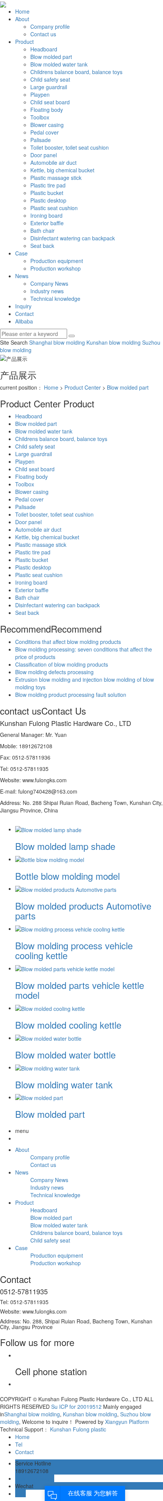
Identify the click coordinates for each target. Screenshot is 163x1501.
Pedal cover (44, 132)
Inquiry (23, 306)
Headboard (43, 49)
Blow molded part (51, 56)
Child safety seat (50, 79)
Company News (49, 283)
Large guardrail (48, 87)
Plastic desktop (48, 200)
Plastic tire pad (48, 185)
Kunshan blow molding (113, 342)
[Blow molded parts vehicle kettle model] (64, 968)
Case (21, 253)
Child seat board (50, 102)
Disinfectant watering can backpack (72, 238)
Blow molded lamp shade (65, 846)
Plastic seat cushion (54, 208)
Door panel (43, 155)
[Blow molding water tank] (47, 1067)
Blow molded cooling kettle (68, 1024)
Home (22, 11)
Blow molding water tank (64, 1084)
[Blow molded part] (39, 1097)
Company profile (50, 26)
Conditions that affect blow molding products (68, 641)
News (21, 276)
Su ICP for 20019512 (76, 1406)
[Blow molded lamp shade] (48, 829)
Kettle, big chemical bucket (62, 170)
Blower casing (47, 124)
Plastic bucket (46, 193)
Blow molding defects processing (54, 672)
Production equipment (56, 261)
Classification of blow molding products (61, 664)
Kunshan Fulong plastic (78, 1429)
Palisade (40, 140)
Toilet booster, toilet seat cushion (69, 147)
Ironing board (46, 215)
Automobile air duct (53, 162)
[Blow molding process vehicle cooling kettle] (70, 928)
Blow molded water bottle (65, 1054)
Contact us (43, 34)
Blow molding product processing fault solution (70, 694)
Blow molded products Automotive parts (83, 910)
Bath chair (42, 230)
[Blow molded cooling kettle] (50, 1008)
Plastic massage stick (56, 177)
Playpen (40, 94)
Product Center (82, 387)
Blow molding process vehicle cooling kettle (74, 950)
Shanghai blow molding (57, 342)
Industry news (47, 291)
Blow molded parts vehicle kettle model (79, 989)
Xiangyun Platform (127, 1421)
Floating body (46, 109)
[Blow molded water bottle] (48, 1037)
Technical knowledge (55, 298)
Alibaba (24, 321)
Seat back (42, 245)
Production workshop (55, 268)
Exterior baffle (47, 223)
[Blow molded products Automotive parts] (65, 888)
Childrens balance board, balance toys (76, 72)
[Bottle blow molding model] (49, 859)
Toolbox (39, 117)
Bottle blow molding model (67, 875)
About (22, 19)
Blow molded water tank (59, 64)
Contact (24, 313)
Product (24, 41)
